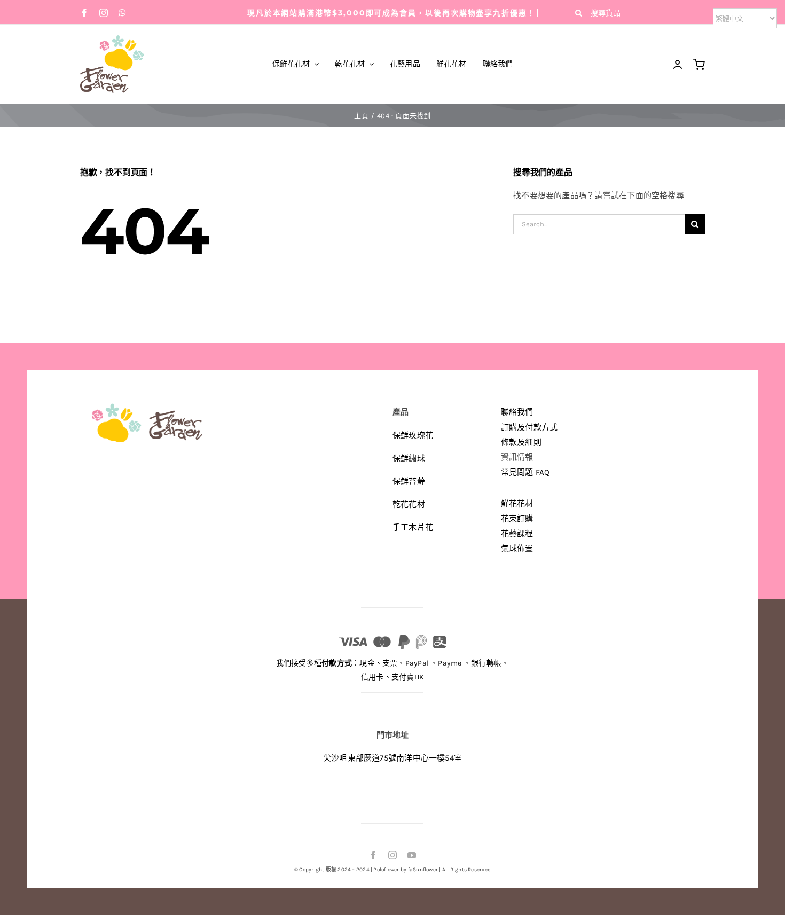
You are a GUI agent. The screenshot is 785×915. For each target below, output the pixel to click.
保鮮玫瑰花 (412, 435)
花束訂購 (517, 518)
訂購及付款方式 (529, 427)
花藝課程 (517, 533)
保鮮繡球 (408, 458)
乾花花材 (408, 504)
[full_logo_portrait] (112, 39)
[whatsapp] (122, 13)
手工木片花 (412, 527)
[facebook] (84, 13)
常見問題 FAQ (525, 472)
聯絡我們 (517, 412)
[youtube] (411, 855)
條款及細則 (521, 442)
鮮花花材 (517, 504)
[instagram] (103, 13)
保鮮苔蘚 (408, 481)
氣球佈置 (517, 548)
